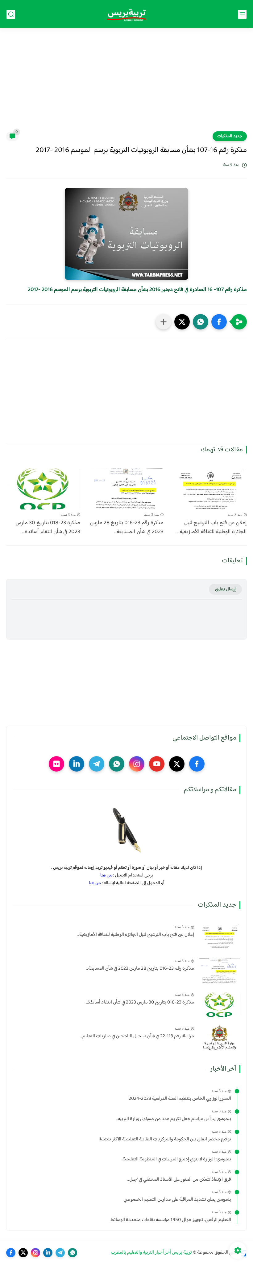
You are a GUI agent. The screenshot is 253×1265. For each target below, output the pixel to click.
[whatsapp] (116, 764)
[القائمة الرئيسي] (242, 14)
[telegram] (96, 764)
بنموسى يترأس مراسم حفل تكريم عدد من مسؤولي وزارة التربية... (173, 1119)
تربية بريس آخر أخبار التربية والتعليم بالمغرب (151, 1252)
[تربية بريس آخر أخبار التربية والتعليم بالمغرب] (126, 14)
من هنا (106, 875)
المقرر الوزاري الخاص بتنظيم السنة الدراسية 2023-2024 (180, 1099)
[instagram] (136, 764)
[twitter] (177, 764)
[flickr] (56, 764)
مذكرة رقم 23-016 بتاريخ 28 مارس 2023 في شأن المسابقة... (127, 528)
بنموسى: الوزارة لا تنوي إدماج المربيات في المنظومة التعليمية (176, 1159)
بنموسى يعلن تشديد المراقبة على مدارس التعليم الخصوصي (177, 1200)
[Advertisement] (126, 84)
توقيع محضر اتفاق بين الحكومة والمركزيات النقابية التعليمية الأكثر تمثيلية (165, 1139)
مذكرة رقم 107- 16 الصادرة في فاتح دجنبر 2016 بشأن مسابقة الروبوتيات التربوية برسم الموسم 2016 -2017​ (137, 289)
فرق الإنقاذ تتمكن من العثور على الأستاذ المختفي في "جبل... (179, 1180)
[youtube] (156, 764)
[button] (219, 321)
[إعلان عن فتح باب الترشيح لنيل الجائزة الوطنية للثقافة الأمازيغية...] (210, 488)
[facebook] (197, 764)
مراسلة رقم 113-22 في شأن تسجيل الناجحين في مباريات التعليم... (137, 1036)
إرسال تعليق (225, 589)
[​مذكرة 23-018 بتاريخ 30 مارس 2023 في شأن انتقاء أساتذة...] (43, 488)
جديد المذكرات (229, 136)
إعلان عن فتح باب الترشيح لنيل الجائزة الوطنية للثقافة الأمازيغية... (212, 528)
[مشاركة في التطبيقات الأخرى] (163, 321)
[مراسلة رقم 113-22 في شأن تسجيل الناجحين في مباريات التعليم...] (219, 1038)
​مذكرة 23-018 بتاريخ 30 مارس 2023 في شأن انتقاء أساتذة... (47, 528)
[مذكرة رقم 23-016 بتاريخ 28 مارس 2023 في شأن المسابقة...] (126, 488)
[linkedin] (76, 764)
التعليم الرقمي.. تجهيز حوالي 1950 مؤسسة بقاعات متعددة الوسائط (170, 1220)
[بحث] (10, 14)
